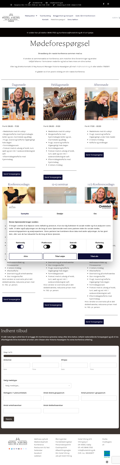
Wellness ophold (41, 439)
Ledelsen (37, 456)
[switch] (46, 247)
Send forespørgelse (12, 174)
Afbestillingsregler (63, 450)
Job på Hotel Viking (64, 456)
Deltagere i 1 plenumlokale (15, 393)
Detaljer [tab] (60, 214)
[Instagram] (108, 4)
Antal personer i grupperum (93, 393)
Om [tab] (95, 214)
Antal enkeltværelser (12, 405)
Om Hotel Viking (62, 453)
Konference (39, 445)
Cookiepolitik (61, 447)
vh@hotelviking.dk (84, 66)
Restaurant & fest (42, 447)
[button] (31, 16)
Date (5, 369)
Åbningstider (61, 439)
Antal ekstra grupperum (53, 393)
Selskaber (38, 450)
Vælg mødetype (10, 380)
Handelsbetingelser (64, 442)
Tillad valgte (60, 256)
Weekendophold (41, 442)
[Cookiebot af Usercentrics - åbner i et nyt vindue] (100, 207)
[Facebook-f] (103, 4)
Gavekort (38, 453)
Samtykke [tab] (25, 214)
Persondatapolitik (63, 445)
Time (34, 369)
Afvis (26, 256)
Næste (9, 419)
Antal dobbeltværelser (53, 405)
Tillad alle (94, 256)
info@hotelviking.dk (86, 450)
